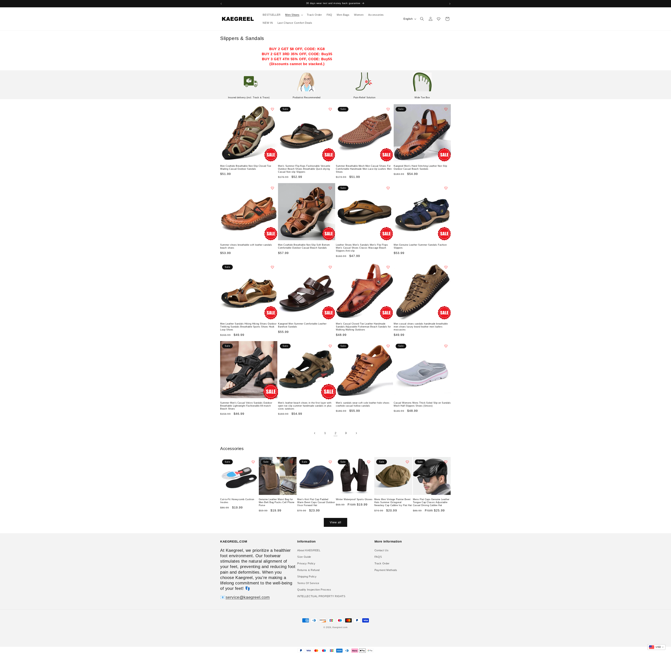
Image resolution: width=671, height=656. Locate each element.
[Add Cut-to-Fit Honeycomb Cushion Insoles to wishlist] (253, 462)
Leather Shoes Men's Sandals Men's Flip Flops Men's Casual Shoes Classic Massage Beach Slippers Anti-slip (362, 248)
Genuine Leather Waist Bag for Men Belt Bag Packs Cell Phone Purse (276, 502)
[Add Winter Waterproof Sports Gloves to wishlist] (369, 462)
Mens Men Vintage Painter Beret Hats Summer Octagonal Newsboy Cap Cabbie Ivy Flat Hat (393, 502)
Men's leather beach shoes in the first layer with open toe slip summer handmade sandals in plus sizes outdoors (305, 405)
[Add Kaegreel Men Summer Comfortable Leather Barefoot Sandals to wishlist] (330, 267)
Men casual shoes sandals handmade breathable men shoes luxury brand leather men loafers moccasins (421, 326)
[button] (294, 15)
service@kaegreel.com (248, 597)
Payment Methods (385, 569)
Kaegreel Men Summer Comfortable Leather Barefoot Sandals (302, 325)
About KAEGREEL (308, 550)
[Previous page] (315, 433)
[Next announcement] (450, 3)
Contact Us (381, 550)
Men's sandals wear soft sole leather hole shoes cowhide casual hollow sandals (362, 404)
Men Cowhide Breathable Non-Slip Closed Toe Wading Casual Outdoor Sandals (245, 167)
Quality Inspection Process (314, 589)
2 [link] (336, 433)
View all (335, 522)
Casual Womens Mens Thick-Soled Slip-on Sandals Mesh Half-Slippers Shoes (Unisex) (422, 404)
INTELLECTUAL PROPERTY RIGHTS (321, 596)
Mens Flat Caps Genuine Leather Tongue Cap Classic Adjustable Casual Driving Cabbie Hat (431, 502)
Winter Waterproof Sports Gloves (354, 499)
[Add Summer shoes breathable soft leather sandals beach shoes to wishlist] (272, 188)
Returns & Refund (308, 569)
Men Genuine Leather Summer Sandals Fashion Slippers (420, 246)
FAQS (378, 556)
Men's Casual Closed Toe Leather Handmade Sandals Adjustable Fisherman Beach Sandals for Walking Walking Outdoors (363, 326)
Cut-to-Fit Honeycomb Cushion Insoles (237, 501)
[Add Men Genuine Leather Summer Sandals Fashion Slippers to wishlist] (446, 188)
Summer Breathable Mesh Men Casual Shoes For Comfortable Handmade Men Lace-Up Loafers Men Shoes (364, 169)
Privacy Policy (306, 563)
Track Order (381, 563)
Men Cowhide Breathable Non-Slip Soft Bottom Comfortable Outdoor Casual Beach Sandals (304, 246)
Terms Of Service (308, 582)
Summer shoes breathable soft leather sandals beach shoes (246, 246)
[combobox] (656, 647)
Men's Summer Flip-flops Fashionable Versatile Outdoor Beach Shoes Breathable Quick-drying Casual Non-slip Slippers (304, 169)
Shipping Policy (306, 576)
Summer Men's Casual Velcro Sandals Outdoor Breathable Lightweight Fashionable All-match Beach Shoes (246, 405)
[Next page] (356, 433)
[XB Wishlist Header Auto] (438, 19)
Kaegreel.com (340, 627)
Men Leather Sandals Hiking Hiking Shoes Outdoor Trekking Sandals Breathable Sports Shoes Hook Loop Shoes (248, 326)
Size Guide (304, 556)
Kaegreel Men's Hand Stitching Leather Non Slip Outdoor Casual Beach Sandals (420, 167)
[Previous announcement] (221, 3)
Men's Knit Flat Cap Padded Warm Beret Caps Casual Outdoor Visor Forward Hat (316, 502)
